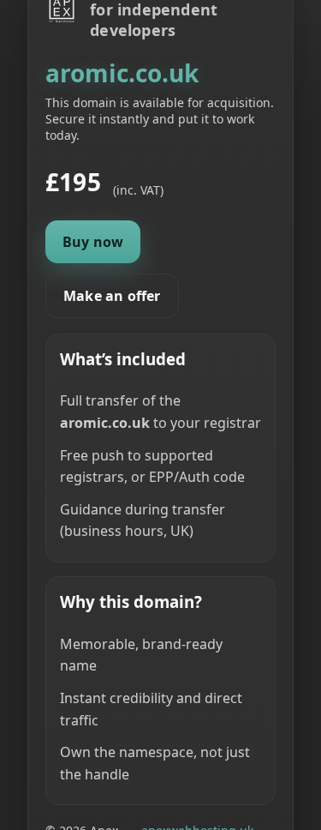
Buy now (92, 241)
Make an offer (112, 295)
